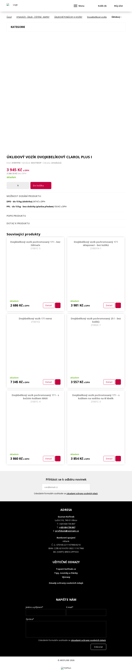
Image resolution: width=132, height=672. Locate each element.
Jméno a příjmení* (34, 607)
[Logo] (14, 5)
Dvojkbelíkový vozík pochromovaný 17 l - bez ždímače (35, 245)
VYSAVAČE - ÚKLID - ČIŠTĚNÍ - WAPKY (32, 17)
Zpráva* (30, 619)
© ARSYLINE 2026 (66, 660)
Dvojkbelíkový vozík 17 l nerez (35, 320)
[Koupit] (58, 305)
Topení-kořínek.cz (66, 568)
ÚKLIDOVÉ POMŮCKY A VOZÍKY (68, 17)
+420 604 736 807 (67, 527)
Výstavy (66, 577)
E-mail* (69, 607)
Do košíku (38, 185)
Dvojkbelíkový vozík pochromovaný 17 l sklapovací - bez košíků (96, 245)
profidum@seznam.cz (67, 530)
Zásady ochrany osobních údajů (66, 583)
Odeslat (87, 487)
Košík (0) (102, 5)
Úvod (9, 17)
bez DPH (22, 173)
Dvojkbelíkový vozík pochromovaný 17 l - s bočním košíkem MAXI (35, 398)
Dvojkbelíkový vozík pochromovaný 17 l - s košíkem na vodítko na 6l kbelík (95, 398)
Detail (48, 305)
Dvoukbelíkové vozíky (97, 17)
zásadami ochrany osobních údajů (82, 493)
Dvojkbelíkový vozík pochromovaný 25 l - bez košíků (96, 321)
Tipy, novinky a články (66, 573)
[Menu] (75, 5)
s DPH (26, 170)
